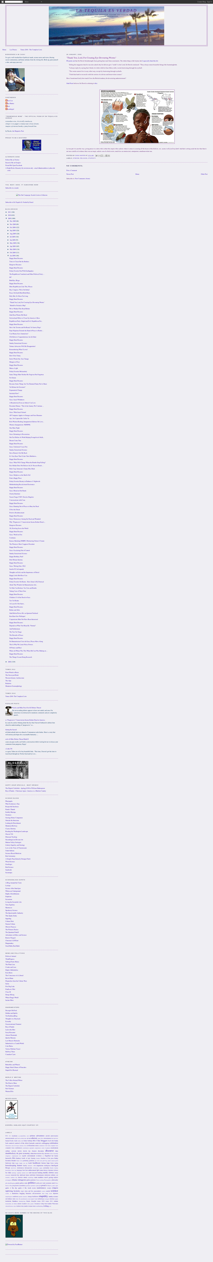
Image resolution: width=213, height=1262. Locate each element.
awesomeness (47, 1138)
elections (46, 1153)
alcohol (48, 1136)
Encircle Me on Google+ (13, 163)
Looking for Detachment (13, 823)
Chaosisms (8, 1145)
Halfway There (10, 1052)
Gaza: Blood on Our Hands (17, 491)
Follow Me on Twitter (12, 160)
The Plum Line (10, 964)
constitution (26, 1148)
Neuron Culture (10, 924)
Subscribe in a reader (12, 188)
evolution (39, 1156)
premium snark (50, 1183)
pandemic (33, 1180)
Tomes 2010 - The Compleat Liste (31, 50)
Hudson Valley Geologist (13, 842)
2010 (9, 215)
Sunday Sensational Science (18, 343)
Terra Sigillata (10, 905)
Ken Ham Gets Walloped (17, 616)
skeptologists (8, 1196)
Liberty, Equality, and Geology (15, 845)
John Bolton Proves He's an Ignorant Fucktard (23, 613)
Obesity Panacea (10, 927)
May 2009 (13, 243)
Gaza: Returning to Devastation (19, 434)
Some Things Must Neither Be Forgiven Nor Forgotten (26, 374)
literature (50, 1170)
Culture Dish (9, 921)
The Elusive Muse (11, 1083)
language (19, 1170)
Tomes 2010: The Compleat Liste (16, 696)
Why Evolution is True (12, 804)
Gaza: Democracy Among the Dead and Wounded (25, 519)
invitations (35, 1168)
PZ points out (70, 61)
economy (26, 1153)
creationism (54, 1148)
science (54, 1190)
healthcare (37, 1163)
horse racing (54, 1163)
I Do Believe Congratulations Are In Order (22, 337)
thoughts (33, 1201)
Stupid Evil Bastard (11, 1070)
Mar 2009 (13, 249)
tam (29, 1199)
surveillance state (10, 1199)
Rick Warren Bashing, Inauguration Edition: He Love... (26, 422)
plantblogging (11, 1183)
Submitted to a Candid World (14, 1043)
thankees (15, 1201)
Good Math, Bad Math (12, 946)
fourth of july (26, 1158)
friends (13, 1161)
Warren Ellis (9, 1091)
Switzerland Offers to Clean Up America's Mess (24, 318)
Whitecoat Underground (12, 891)
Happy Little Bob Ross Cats (18, 575)
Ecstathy (8, 1021)
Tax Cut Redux (14, 601)
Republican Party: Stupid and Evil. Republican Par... (25, 321)
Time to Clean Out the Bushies (19, 261)
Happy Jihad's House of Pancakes (15, 1067)
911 (10, 1136)
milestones (47, 1175)
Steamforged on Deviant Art (14, 840)
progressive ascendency (19, 1185)
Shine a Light (13, 368)
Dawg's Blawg (9, 995)
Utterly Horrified (14, 494)
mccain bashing (37, 1173)
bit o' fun (36, 1140)
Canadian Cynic (10, 1054)
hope (48, 1163)
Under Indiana (9, 851)
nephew (56, 1177)
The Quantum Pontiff (12, 932)
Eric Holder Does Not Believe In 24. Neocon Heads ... (26, 465)
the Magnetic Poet (18, 131)
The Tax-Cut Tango (15, 632)
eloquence (8, 1156)
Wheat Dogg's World (11, 997)
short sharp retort (47, 1193)
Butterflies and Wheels (12, 1065)
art (27, 1138)
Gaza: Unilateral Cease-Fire (18, 447)
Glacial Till (9, 834)
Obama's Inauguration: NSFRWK (19, 425)
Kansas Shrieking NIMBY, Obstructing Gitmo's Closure (26, 541)
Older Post (204, 174)
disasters (34, 1151)
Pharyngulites (47, 1180)
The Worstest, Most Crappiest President (22, 544)
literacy (46, 1170)
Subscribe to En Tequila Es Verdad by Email (19, 202)
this (96, 83)
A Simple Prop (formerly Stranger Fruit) (17, 859)
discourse (41, 1151)
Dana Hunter (10, 103)
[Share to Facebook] (106, 155)
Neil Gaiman (9, 1088)
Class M (8, 992)
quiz (57, 1185)
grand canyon (51, 1160)
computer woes (9, 1148)
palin (28, 1180)
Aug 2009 (13, 234)
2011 (9, 212)
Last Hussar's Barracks (12, 1041)
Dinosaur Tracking (11, 837)
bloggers (44, 1140)
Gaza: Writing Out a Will (17, 566)
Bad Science (9, 867)
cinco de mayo (15, 1145)
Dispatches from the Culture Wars (16, 981)
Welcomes (55, 1204)
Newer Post (70, 174)
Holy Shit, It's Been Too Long (18, 296)
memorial (7, 1175)
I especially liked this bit (150, 61)
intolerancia (20, 1168)
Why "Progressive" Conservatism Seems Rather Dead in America (24, 720)
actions (32, 1135)
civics (25, 1145)
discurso (49, 1150)
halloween (8, 1163)
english (24, 1156)
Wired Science (10, 862)
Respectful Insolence (12, 807)
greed (56, 1160)
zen (50, 1206)
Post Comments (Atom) (82, 178)
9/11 (6, 1136)
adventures (40, 1135)
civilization (30, 1145)
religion (83, 158)
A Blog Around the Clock (13, 883)
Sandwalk (8, 870)
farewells (8, 1158)
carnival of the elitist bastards (24, 1143)
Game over (19, 1160)
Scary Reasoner (10, 1032)
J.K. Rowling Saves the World (18, 528)
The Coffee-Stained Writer (13, 1080)
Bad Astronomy (10, 856)
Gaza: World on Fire (15, 535)
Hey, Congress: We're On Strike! (19, 290)
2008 (9, 662)
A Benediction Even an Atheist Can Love (22, 403)
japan (40, 1168)
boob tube (51, 1141)
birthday (30, 1141)
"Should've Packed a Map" (17, 305)
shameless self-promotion (33, 1193)
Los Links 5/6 (8, 749)
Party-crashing (40, 1180)
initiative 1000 (32, 1165)
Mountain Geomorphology (13, 686)
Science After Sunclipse (13, 888)
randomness (41, 1188)
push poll (38, 1185)
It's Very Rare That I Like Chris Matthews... (23, 456)
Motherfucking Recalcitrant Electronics (22, 484)
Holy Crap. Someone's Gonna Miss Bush (22, 469)
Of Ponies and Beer (15, 648)
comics (37, 1145)
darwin (20, 1151)
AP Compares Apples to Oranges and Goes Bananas (25, 415)
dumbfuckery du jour (13, 1153)
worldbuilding (39, 1206)
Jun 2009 (13, 240)
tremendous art (9, 1204)
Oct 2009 (13, 227)
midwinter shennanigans (37, 1175)
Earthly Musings (10, 812)
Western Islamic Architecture (14, 678)
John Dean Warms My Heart (18, 315)
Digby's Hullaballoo (11, 970)
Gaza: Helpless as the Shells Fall (19, 475)
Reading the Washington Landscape (16, 831)
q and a (53, 1185)
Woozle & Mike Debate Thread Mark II (16, 739)
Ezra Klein (8, 973)
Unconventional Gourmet (13, 1024)
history (44, 1163)
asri (30, 1138)
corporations (38, 1148)
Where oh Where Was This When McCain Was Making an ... (28, 651)
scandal (48, 1191)
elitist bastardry (54, 1153)
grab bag (45, 1160)
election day (40, 1153)
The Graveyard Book (11, 675)
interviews (13, 1168)
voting (42, 1204)
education (33, 1153)
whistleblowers (9, 1206)
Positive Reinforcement (16, 513)
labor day (13, 1170)
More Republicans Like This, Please (20, 287)
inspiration (39, 1165)
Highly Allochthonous (12, 894)
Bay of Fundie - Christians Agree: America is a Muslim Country (25, 791)
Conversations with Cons (17, 500)
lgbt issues (39, 1170)
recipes (49, 1188)
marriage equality (16, 1173)
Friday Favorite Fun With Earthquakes (21, 271)
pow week (42, 1183)
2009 (9, 218)
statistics (25, 1196)
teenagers (46, 1199)
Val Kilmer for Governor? (17, 387)
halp (13, 1163)
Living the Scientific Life (13, 902)
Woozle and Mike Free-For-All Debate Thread (26, 708)
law (24, 1170)
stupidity (92, 158)
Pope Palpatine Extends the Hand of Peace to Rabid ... (26, 331)
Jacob (8, 106)
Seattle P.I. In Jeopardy (16, 569)
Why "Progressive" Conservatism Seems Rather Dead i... (27, 522)
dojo (56, 1151)
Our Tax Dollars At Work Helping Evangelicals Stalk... (26, 437)
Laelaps (7, 885)
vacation (24, 1204)
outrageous (22, 1179)
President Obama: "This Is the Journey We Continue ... (26, 406)
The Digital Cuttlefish (12, 1086)
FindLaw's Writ (10, 989)
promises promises (31, 1185)
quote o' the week (24, 1188)
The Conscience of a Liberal (14, 975)
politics (32, 1182)
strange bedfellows (33, 1196)
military (53, 1175)
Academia (14, 1136)
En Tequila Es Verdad (106, 10)
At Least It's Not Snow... (17, 604)
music (25, 1177)
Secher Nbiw (9, 1000)
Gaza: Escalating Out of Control (19, 550)
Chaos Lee (9, 101)
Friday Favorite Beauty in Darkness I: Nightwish (24, 481)
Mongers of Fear (14, 362)
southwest (15, 1196)
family (56, 1156)
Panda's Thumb (10, 809)
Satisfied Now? (14, 393)
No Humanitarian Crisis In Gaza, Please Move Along (26, 641)
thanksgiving (22, 1201)
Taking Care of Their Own (17, 591)
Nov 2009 (13, 224)
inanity (25, 1165)
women (30, 1206)
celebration (54, 1143)
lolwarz (56, 1170)
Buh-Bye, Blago (14, 280)
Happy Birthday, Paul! (16, 557)
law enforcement (30, 1170)
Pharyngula (8, 801)
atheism (76, 158)
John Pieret (70, 83)
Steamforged (10, 109)
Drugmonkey (9, 943)
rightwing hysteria (12, 1191)
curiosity (13, 1151)
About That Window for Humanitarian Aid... (23, 585)
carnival (11, 1143)
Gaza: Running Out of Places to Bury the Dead (24, 506)
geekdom (31, 1160)
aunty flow (40, 1138)
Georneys (8, 815)
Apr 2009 (13, 246)
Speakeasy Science (11, 910)
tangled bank (33, 1199)
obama (14, 1179)
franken (38, 1158)
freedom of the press (47, 1158)
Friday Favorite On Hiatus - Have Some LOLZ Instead (26, 582)
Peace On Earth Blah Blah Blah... (20, 293)
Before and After (14, 610)
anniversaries (54, 1136)
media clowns (48, 1172)
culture (7, 1151)
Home (4, 50)
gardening (25, 1160)
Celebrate (12, 538)
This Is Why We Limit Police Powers (21, 644)
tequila (56, 1199)
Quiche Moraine (10, 1038)
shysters (55, 1193)
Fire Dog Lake (10, 986)
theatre (28, 1201)
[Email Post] (96, 155)
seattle (7, 1193)
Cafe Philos (9, 1046)
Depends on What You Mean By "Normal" (22, 626)
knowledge (8, 1170)
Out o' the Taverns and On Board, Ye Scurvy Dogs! (25, 327)
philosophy (55, 1180)
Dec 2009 (13, 221)
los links (8, 1173)
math (30, 1173)
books (56, 1141)
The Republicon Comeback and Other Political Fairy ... (26, 274)
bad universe (55, 1138)
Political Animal (10, 956)
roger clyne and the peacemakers (31, 1191)
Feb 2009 (13, 252)
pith (6, 1183)
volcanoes (37, 1204)
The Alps (8, 681)
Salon (7, 984)
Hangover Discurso (15, 265)
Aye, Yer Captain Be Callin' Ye (19, 418)
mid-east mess (24, 1175)
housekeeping (10, 1165)
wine (14, 1206)
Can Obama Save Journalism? (18, 334)
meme (56, 1173)
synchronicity (24, 1199)
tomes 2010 (40, 1201)
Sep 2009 (13, 230)
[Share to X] (104, 155)
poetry (17, 1183)
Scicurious (8, 899)
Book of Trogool (10, 938)
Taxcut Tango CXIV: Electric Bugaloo (21, 497)
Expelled (48, 1156)
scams (43, 1191)
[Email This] (99, 155)
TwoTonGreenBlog (11, 1016)
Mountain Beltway (11, 826)
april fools (17, 1138)
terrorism (8, 1201)
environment (31, 1156)
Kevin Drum (9, 978)
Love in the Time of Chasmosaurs (16, 848)
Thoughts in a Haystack (12, 1019)
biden (25, 1141)
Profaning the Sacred (10, 730)
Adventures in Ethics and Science (16, 935)
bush (6, 1143)
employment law (16, 1156)
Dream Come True (15, 440)
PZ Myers (48, 1185)
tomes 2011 (49, 1201)
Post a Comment (71, 170)
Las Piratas (13, 50)
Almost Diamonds (11, 1035)
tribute (15, 1204)
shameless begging (18, 1193)
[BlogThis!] (102, 155)
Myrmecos (8, 908)
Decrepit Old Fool (11, 1010)
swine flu (18, 1199)
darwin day (27, 1151)
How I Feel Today (15, 356)
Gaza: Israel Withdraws (16, 400)
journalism (46, 1168)
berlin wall (20, 1141)
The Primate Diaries (11, 929)
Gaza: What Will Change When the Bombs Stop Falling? (27, 462)
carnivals (38, 1143)
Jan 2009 (13, 256)
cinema (21, 1145)
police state (23, 1183)
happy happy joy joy (21, 1163)
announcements (9, 1138)
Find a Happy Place (15, 478)
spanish (20, 1196)
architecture (23, 1138)
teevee (52, 1199)
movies (20, 1177)
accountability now (23, 1136)
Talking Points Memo (12, 962)
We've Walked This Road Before (19, 309)
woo (34, 1206)
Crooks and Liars (10, 967)
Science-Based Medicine (13, 853)
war (45, 1204)
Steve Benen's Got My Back (18, 453)
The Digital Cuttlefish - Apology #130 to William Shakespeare (25, 788)
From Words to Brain (12, 672)
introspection (28, 1168)
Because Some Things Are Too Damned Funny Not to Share (28, 384)
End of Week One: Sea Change (19, 359)
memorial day (15, 1175)
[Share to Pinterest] (109, 155)
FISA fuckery (16, 1158)
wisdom (18, 1206)
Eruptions (8, 896)
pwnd (43, 1185)
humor (19, 1165)
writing (46, 1206)
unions (19, 1204)
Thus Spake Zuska (11, 916)
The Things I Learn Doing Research (20, 657)
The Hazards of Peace (16, 635)
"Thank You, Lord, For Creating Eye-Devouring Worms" (26, 302)
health (30, 1163)
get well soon (38, 1160)
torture (56, 1201)
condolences (18, 1148)
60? (10, 277)
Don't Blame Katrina (16, 560)
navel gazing (48, 1177)
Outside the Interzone (12, 820)
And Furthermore (14, 629)
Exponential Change (15, 390)
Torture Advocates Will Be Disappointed (22, 346)
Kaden (51, 1168)
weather (49, 1204)
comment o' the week (44, 1145)
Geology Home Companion (14, 818)
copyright (31, 1148)
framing (33, 1158)
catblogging (45, 1143)
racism (34, 1188)
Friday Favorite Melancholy (18, 371)
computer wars (54, 1145)
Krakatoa (8, 683)
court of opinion (45, 1148)
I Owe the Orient (14, 510)
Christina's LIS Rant (11, 940)
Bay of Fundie (9, 1027)
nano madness (39, 1177)
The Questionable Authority (14, 913)
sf (10, 1193)
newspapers (8, 1180)
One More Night (14, 428)
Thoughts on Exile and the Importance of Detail (24, 572)
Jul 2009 (12, 237)
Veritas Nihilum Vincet (12, 1049)
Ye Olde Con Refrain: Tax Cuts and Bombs (23, 588)
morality (7, 1177)
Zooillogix (8, 864)
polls (37, 1183)
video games (30, 1204)
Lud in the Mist (10, 1030)
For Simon (12, 378)
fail (52, 1156)
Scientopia (8, 873)
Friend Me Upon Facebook (13, 165)
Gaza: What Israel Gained (17, 412)
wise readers (24, 1206)
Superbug (8, 919)
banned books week (11, 1141)
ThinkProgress (9, 959)
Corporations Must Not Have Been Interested (23, 619)
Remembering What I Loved (18, 349)
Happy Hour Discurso (16, 258)
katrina (56, 1168)
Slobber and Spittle (11, 1013)
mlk (57, 1175)
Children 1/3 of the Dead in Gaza (19, 597)
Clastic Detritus (10, 829)
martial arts (25, 1173)
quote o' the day (11, 1188)
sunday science (53, 1196)
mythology (31, 1177)
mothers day (14, 1177)
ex (43, 1156)
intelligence (47, 1165)
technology (41, 1199)
